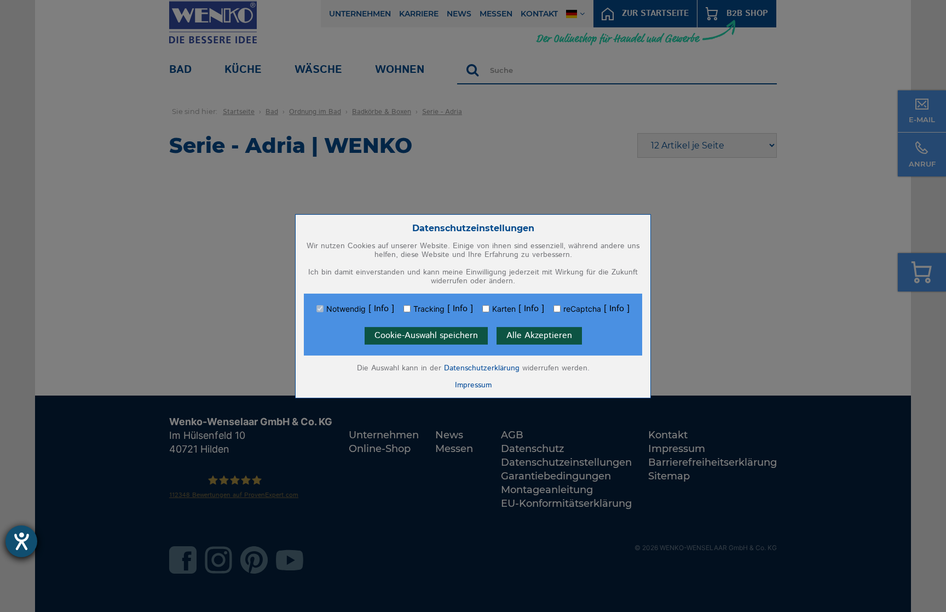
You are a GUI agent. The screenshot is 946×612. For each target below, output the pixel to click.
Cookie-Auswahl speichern (426, 335)
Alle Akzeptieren (539, 335)
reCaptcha (582, 309)
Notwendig (346, 309)
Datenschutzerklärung (482, 368)
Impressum (473, 385)
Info (381, 309)
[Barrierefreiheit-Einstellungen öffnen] (21, 541)
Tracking (429, 309)
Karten (504, 309)
